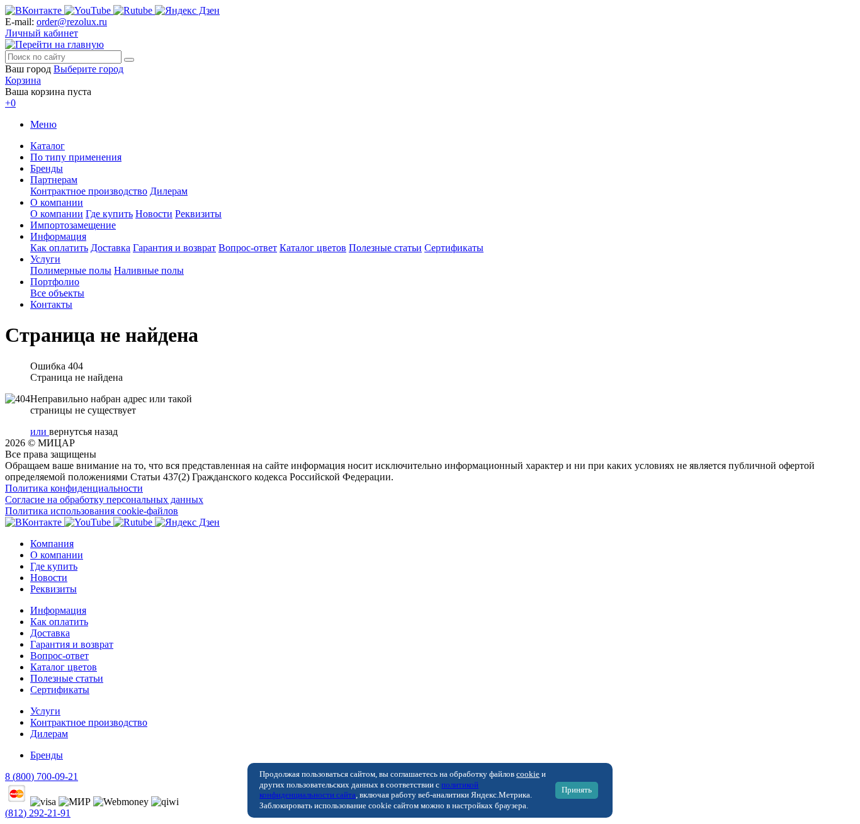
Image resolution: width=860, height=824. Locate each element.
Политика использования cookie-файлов (91, 510)
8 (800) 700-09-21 (41, 776)
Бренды (46, 168)
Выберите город (88, 69)
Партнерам (53, 179)
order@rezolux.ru (72, 21)
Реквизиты (198, 213)
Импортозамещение (73, 225)
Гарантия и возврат (174, 247)
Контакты (51, 304)
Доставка (110, 247)
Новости (154, 213)
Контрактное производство (88, 191)
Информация (58, 236)
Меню (43, 124)
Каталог (47, 145)
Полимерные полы (70, 270)
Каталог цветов (313, 247)
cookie (528, 774)
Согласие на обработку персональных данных (104, 499)
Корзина (23, 80)
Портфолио (54, 281)
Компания (52, 543)
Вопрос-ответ (247, 247)
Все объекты (57, 293)
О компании (56, 202)
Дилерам (169, 191)
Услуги (45, 259)
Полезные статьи (385, 247)
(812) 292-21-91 (38, 813)
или (39, 431)
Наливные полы (149, 270)
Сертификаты (454, 247)
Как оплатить (59, 247)
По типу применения (76, 157)
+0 (10, 103)
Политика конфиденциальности (74, 488)
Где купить (109, 213)
